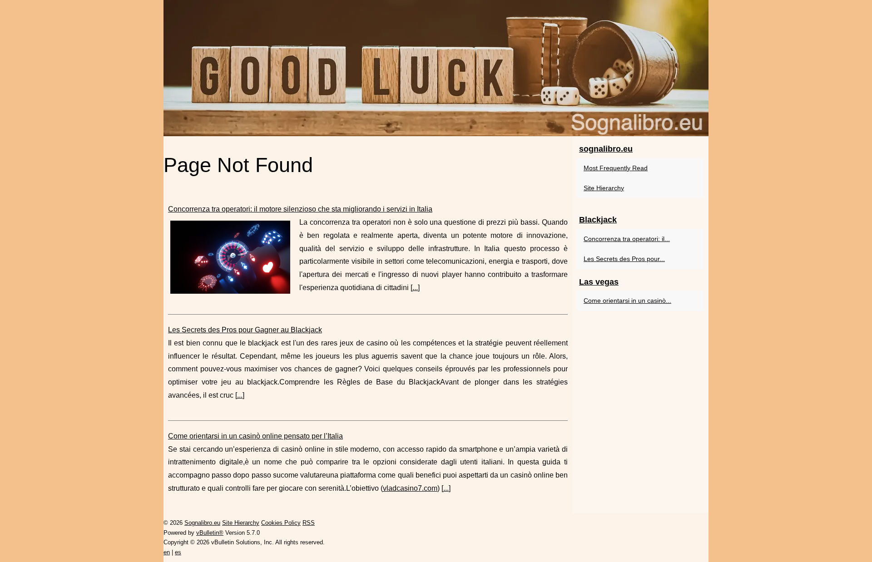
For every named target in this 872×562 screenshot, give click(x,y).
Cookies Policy (281, 522)
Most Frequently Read (616, 168)
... (415, 287)
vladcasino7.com (410, 488)
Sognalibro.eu (202, 522)
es (178, 552)
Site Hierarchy (604, 188)
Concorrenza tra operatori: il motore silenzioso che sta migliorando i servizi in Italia (300, 209)
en (167, 552)
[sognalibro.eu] (436, 68)
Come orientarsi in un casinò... (627, 300)
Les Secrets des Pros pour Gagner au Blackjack (245, 330)
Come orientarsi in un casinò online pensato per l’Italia (255, 436)
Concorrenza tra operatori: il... (627, 238)
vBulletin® (209, 532)
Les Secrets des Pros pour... (624, 258)
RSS (308, 522)
